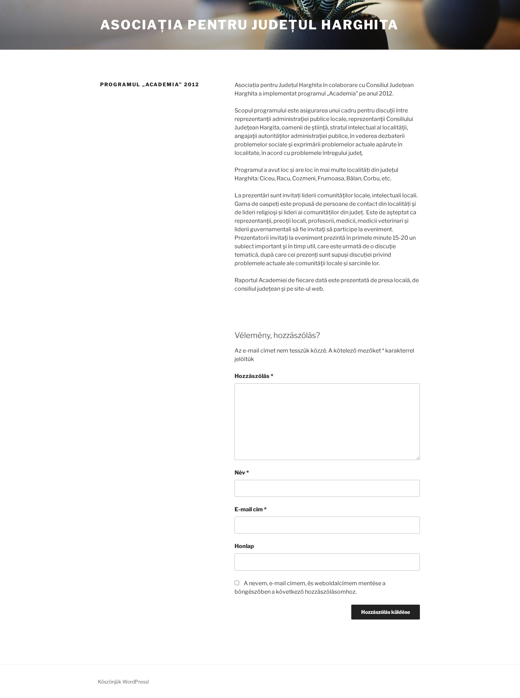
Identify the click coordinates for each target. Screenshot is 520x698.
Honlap (244, 546)
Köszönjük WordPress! (123, 682)
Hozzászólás (254, 376)
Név (242, 472)
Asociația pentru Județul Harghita (249, 25)
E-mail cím (251, 509)
